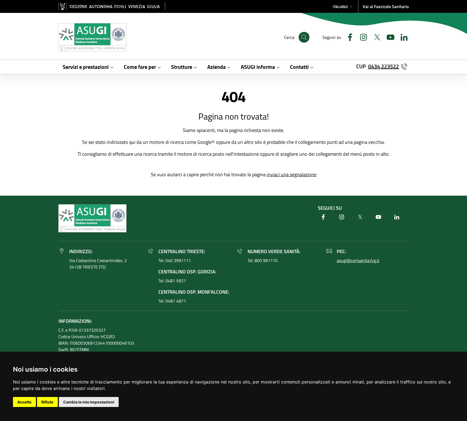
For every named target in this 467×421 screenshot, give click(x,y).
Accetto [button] (24, 402)
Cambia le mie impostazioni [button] (88, 402)
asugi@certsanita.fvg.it (358, 260)
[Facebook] (348, 36)
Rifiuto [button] (47, 402)
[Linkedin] (402, 36)
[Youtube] (388, 36)
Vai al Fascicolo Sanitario (386, 6)
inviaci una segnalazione (291, 174)
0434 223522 (383, 66)
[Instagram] (361, 36)
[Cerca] (304, 37)
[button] (343, 7)
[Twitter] (375, 36)
